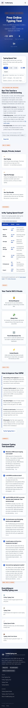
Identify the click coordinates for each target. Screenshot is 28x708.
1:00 (5, 68)
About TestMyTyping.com (8, 696)
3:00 (10, 68)
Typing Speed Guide (7, 691)
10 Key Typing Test (6, 679)
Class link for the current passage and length (12, 132)
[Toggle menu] (25, 2)
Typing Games (5, 684)
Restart (6, 71)
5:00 (15, 68)
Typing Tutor (5, 682)
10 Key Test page (12, 278)
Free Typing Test (6, 677)
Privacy (3, 705)
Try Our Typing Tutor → (9, 431)
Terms (7, 705)
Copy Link (6, 139)
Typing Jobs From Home (8, 694)
